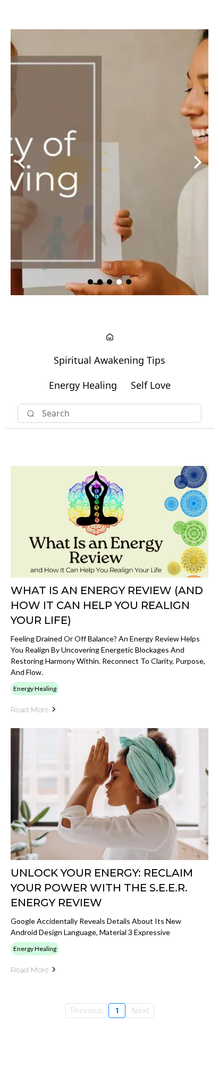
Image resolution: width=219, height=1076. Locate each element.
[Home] (110, 337)
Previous (86, 1010)
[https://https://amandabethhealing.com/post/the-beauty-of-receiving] (109, 162)
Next (140, 1010)
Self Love (151, 385)
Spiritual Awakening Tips (109, 360)
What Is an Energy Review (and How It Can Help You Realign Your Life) (107, 605)
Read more (29, 709)
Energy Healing (83, 385)
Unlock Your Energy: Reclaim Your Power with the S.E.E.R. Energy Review (102, 887)
